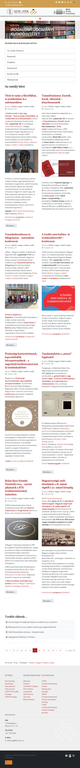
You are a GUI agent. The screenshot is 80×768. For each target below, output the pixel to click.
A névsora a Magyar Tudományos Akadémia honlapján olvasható (20, 583)
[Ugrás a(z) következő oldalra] (57, 650)
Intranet (26, 683)
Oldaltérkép (9, 757)
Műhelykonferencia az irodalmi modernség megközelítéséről (32, 627)
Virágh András (23, 510)
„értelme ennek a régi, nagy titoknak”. (21, 116)
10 (21, 650)
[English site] (74, 2)
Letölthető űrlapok (30, 686)
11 (26, 650)
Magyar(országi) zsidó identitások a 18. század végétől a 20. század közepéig (57, 484)
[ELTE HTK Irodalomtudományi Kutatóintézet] (21, 11)
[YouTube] (62, 2)
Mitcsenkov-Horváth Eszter (15, 574)
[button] (40, 19)
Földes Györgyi (63, 511)
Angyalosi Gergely (53, 439)
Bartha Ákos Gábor (27, 569)
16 (48, 650)
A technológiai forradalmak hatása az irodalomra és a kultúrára (32, 622)
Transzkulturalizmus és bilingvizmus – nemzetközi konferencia (19, 238)
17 (53, 650)
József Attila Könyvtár (13, 126)
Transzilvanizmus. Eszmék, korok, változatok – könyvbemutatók (56, 99)
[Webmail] (71, 2)
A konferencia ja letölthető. (56, 592)
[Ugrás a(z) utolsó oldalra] (60, 650)
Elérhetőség (10, 681)
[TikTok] (68, 2)
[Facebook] (56, 2)
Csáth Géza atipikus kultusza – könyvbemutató (26, 632)
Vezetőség (9, 683)
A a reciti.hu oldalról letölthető (19, 461)
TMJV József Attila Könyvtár (23, 211)
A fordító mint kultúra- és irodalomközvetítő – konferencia (56, 238)
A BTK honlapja (11, 697)
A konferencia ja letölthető (55, 334)
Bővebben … (11, 225)
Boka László (49, 196)
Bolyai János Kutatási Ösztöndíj (17, 513)
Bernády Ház (60, 152)
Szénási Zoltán (23, 142)
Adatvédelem (10, 686)
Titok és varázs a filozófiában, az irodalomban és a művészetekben (21, 99)
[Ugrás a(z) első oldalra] (7, 650)
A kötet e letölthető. (56, 463)
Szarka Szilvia (28, 322)
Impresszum (10, 689)
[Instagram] (65, 2)
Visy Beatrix (54, 278)
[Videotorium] (59, 2)
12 (30, 650)
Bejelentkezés (29, 699)
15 (44, 650)
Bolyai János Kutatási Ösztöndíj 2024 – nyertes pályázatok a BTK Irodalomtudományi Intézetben (18, 488)
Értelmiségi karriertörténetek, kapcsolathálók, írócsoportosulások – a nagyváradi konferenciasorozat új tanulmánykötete (21, 361)
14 (39, 650)
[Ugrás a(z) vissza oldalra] (10, 650)
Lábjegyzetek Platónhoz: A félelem (21, 637)
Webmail (26, 681)
